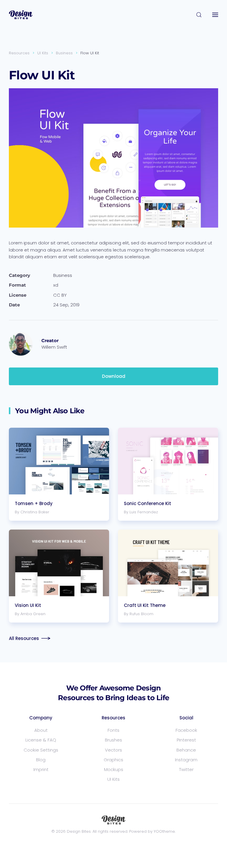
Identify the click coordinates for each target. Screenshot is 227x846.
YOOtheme (164, 831)
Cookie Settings (41, 750)
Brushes (113, 740)
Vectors (113, 750)
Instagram (186, 760)
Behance (186, 750)
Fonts (113, 730)
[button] (199, 15)
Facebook (186, 730)
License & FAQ (40, 740)
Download (113, 376)
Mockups (113, 769)
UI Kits (113, 779)
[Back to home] (21, 15)
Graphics (113, 760)
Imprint (40, 769)
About (41, 730)
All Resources (24, 638)
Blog (41, 760)
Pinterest (186, 740)
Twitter (186, 769)
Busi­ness (62, 275)
